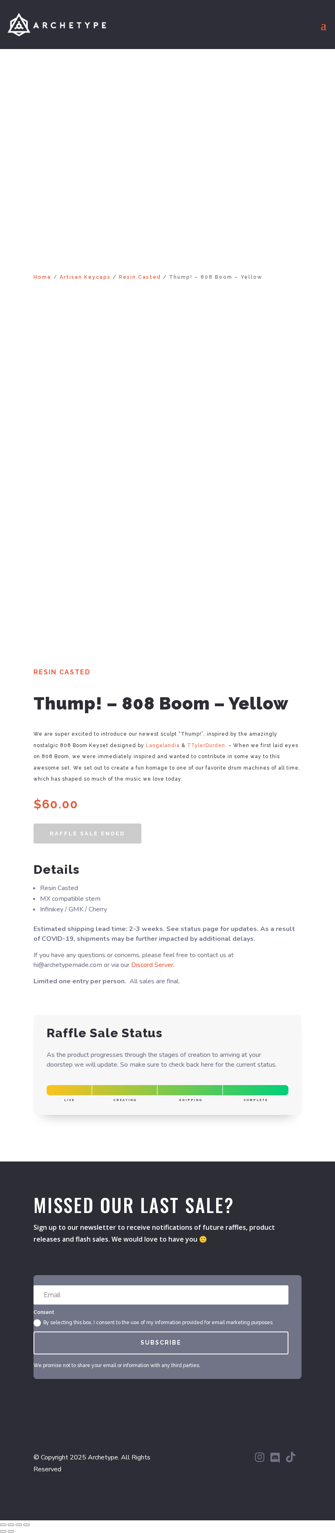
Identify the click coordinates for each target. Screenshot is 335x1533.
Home (42, 277)
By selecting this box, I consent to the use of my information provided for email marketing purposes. (158, 1322)
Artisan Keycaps (85, 277)
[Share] (19, 1525)
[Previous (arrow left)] (3, 1531)
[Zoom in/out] (3, 1525)
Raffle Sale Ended (87, 833)
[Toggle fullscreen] (11, 1525)
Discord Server (152, 964)
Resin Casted (140, 277)
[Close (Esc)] (26, 1525)
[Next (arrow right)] (11, 1531)
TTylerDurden (206, 745)
